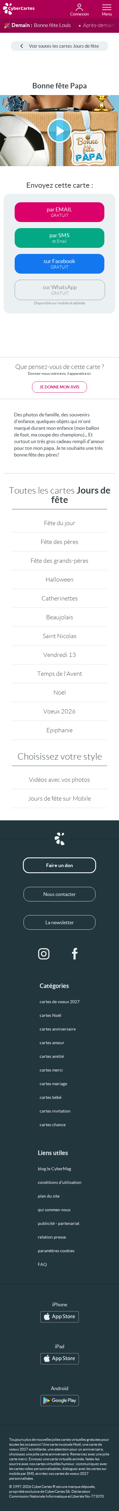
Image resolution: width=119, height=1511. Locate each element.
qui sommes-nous (54, 1209)
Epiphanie (59, 730)
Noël (59, 692)
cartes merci (51, 1070)
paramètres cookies (56, 1250)
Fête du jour (59, 523)
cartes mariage (53, 1083)
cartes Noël (50, 1015)
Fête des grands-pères (59, 560)
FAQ (42, 1264)
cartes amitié (52, 1056)
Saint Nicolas (60, 636)
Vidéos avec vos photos (59, 779)
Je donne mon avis (59, 387)
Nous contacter (59, 894)
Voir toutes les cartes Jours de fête (64, 46)
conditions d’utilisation (59, 1182)
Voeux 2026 (59, 711)
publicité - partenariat (58, 1223)
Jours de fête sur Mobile (59, 798)
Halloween (59, 579)
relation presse (52, 1237)
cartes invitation (55, 1111)
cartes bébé (50, 1097)
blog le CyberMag (54, 1168)
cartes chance (53, 1124)
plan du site (49, 1196)
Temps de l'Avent (59, 673)
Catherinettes (59, 598)
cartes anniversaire (58, 1029)
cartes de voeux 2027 (60, 1001)
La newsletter (59, 922)
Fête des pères (59, 541)
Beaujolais (59, 617)
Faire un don (59, 865)
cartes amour (52, 1042)
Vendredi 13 (59, 654)
